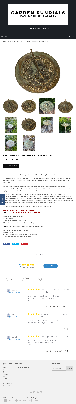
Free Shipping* (7, 383)
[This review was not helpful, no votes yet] (67, 306)
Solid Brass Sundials (16, 41)
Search (5, 378)
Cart (73, 36)
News (4, 381)
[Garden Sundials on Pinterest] (38, 392)
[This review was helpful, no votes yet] (64, 306)
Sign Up (69, 368)
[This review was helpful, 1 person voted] (64, 351)
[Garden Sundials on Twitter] (31, 392)
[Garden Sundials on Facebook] (34, 392)
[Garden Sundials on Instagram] (41, 392)
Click (4, 212)
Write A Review (50, 266)
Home (4, 41)
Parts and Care (7, 386)
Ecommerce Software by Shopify (28, 398)
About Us (5, 367)
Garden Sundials (12, 398)
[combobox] (15, 279)
